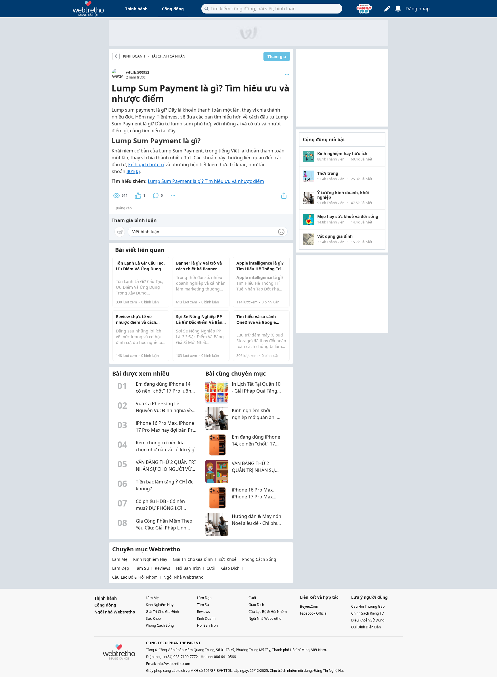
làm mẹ (119, 559)
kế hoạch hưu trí (146, 164)
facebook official (313, 613)
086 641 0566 (225, 656)
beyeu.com (309, 606)
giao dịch (230, 568)
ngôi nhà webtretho (183, 577)
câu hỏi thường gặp (368, 606)
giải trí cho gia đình (193, 559)
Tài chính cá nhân (168, 56)
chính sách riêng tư (367, 613)
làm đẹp (120, 568)
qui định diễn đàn (366, 627)
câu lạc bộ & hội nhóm (135, 577)
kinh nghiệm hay (150, 559)
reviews (162, 568)
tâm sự (142, 568)
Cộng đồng (173, 9)
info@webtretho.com (173, 663)
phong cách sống (259, 559)
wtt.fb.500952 (137, 72)
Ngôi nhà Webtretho (114, 612)
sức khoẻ (227, 559)
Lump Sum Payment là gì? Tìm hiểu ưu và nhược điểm (206, 181)
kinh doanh (206, 618)
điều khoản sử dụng (367, 620)
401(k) (133, 171)
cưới (211, 568)
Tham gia (276, 56)
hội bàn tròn (188, 568)
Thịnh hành (136, 9)
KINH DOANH (134, 56)
